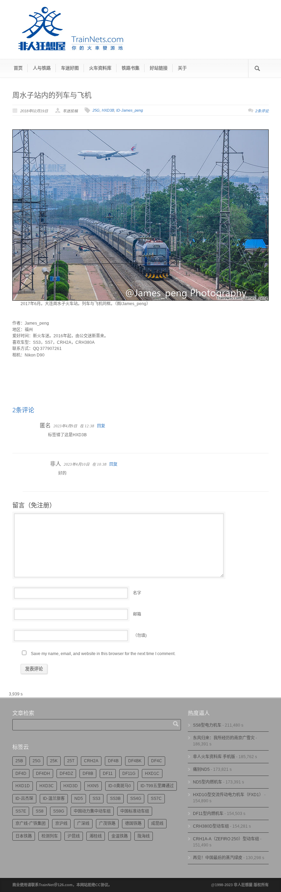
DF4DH (43, 773)
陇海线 (143, 836)
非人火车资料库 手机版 (214, 756)
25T (70, 760)
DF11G (128, 773)
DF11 (108, 773)
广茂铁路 (107, 823)
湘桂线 (95, 836)
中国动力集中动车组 (92, 811)
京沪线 (61, 823)
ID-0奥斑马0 (119, 785)
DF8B (88, 773)
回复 (101, 426)
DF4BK (135, 760)
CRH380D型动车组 (211, 826)
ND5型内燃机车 (207, 782)
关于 (182, 68)
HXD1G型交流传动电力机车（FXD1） (228, 794)
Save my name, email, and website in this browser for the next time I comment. (103, 653)
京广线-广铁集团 (30, 823)
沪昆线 (74, 836)
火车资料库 (100, 68)
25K (54, 760)
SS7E (20, 811)
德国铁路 (133, 823)
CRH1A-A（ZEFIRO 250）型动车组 (226, 839)
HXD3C (46, 785)
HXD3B (108, 110)
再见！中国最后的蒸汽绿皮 (217, 857)
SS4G (135, 798)
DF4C (156, 760)
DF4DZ (66, 773)
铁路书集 (130, 68)
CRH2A (91, 760)
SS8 (40, 811)
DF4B (113, 760)
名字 (137, 593)
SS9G (58, 811)
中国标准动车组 (134, 811)
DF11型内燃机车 (208, 813)
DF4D (20, 773)
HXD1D (22, 785)
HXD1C (152, 773)
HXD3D (70, 785)
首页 (18, 68)
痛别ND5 (201, 769)
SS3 (96, 798)
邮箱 (137, 614)
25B (19, 760)
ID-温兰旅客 (54, 798)
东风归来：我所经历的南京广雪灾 (224, 738)
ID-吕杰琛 (24, 798)
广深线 (83, 823)
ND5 (78, 798)
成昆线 (157, 823)
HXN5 (93, 785)
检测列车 (49, 836)
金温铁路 (119, 836)
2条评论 (262, 111)
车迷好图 (70, 68)
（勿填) (140, 635)
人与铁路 (42, 68)
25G (96, 110)
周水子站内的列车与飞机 (51, 95)
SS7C (156, 798)
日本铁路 (23, 836)
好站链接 (159, 68)
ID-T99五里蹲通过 (157, 785)
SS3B (115, 798)
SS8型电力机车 (207, 725)
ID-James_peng (129, 110)
